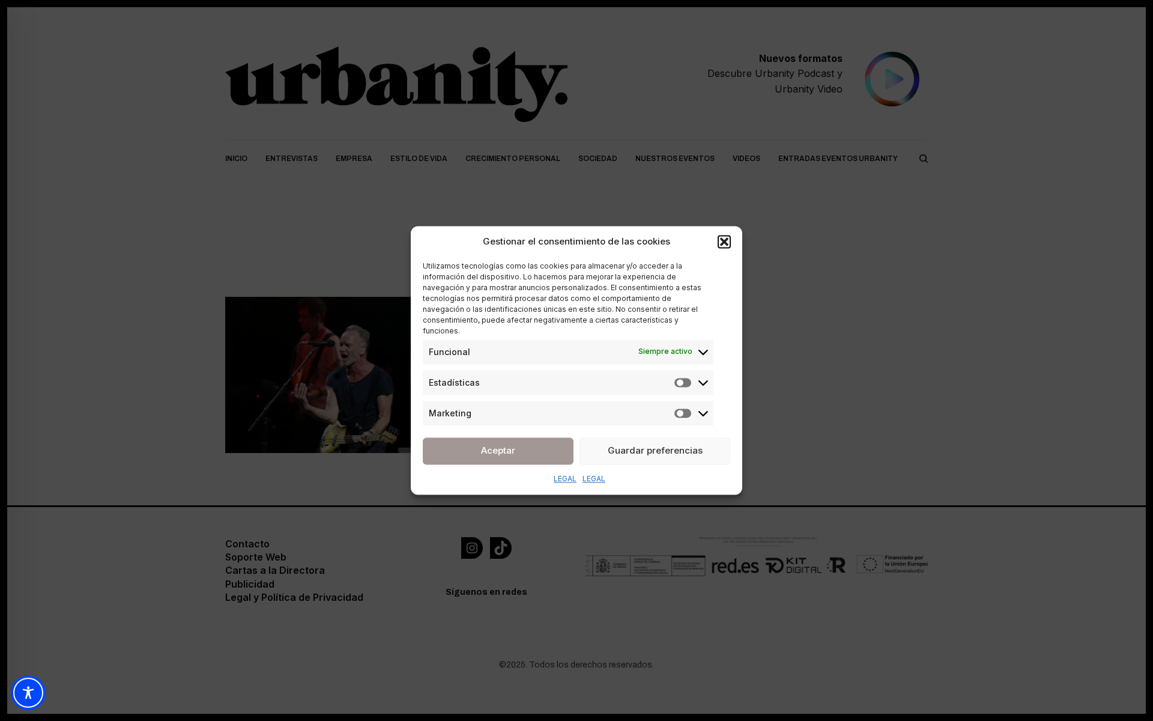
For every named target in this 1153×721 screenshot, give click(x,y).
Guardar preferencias (655, 450)
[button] (724, 242)
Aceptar (498, 450)
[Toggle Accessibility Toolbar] (28, 693)
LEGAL (565, 478)
